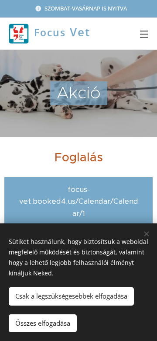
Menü (144, 33)
